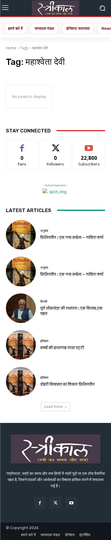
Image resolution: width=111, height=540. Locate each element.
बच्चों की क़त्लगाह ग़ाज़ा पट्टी (62, 347)
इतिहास (44, 341)
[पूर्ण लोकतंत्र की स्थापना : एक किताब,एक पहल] (21, 308)
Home (11, 47)
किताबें (43, 301)
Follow (55, 145)
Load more (53, 406)
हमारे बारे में (15, 28)
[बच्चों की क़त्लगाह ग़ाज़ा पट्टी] (21, 345)
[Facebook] (40, 502)
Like (22, 145)
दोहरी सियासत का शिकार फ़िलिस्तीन (67, 384)
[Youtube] (71, 502)
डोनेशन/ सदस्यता (78, 28)
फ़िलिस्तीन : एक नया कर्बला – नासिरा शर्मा (71, 237)
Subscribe (89, 145)
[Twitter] (55, 502)
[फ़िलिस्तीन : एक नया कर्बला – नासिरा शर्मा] (21, 235)
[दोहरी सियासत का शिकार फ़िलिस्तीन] (21, 382)
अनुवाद (44, 230)
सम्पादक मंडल (44, 28)
